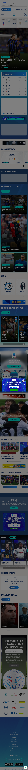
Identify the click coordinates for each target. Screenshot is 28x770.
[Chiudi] (23, 381)
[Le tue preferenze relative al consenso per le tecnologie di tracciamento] (25, 767)
